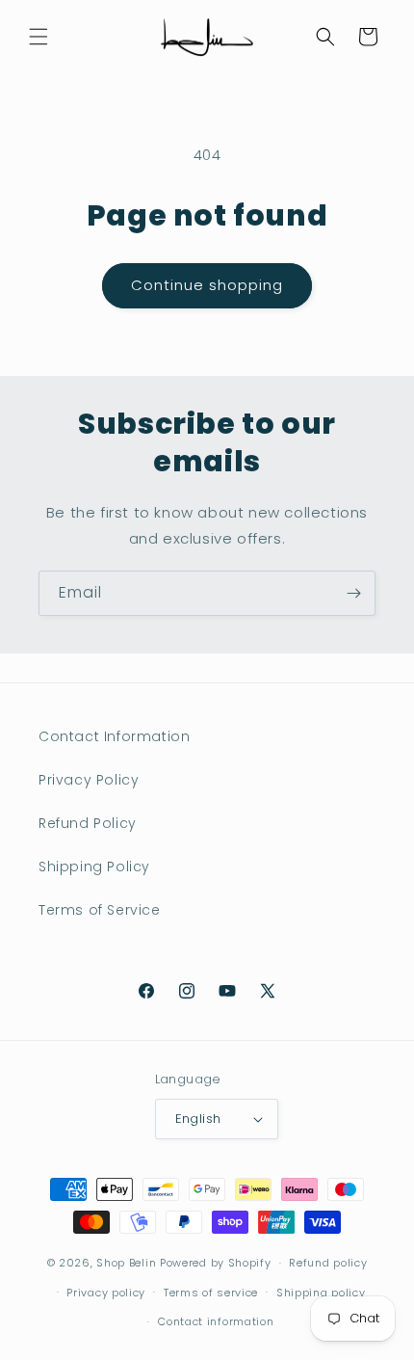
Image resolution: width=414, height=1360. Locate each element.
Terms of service (211, 1292)
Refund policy (328, 1262)
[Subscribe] (353, 593)
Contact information (215, 1321)
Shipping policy (321, 1292)
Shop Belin (126, 1262)
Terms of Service (100, 910)
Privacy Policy (89, 779)
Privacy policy (105, 1292)
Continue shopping (207, 285)
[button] (38, 36)
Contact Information (114, 736)
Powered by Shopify (216, 1262)
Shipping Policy (94, 866)
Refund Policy (88, 823)
